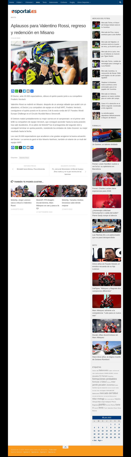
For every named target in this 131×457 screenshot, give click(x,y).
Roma (113, 405)
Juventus (110, 385)
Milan (94, 399)
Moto (38, 2)
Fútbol (19, 2)
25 (94, 437)
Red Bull (108, 405)
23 (115, 434)
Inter (113, 382)
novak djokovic (110, 399)
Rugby (72, 2)
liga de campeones (103, 388)
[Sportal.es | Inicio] (24, 11)
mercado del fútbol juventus (110, 396)
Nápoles (117, 399)
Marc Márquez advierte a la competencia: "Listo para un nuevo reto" (106, 312)
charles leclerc (108, 373)
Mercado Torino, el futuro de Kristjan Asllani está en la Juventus (110, 25)
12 (98, 431)
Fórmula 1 (29, 2)
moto (13, 17)
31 (119, 437)
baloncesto (103, 370)
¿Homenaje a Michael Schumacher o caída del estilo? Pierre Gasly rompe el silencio (105, 212)
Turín (105, 408)
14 (107, 431)
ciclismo (116, 373)
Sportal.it (26, 452)
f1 (100, 376)
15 (111, 431)
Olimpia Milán (96, 402)
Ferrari (104, 376)
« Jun (94, 440)
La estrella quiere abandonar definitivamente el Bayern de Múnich (110, 115)
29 (111, 437)
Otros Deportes (83, 2)
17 (119, 431)
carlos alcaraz (99, 373)
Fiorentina (110, 376)
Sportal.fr (43, 452)
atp (97, 370)
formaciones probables (104, 379)
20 (102, 434)
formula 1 (96, 382)
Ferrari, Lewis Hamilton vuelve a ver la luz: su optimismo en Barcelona (105, 166)
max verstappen (101, 390)
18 (94, 434)
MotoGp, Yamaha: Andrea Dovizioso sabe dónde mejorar (72, 203)
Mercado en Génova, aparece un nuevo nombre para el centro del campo (110, 96)
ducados (95, 376)
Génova (109, 382)
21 (107, 434)
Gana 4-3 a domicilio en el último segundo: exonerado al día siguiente (111, 106)
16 (115, 431)
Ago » (100, 440)
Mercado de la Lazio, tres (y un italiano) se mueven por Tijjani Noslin (110, 54)
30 (115, 437)
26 (98, 437)
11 (94, 431)
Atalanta (94, 370)
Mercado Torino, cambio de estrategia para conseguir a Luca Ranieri (111, 63)
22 (111, 434)
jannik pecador (99, 385)
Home (11, 2)
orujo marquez (106, 402)
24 (119, 434)
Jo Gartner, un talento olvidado (105, 144)
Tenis (45, 2)
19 (98, 434)
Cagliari (110, 370)
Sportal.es (52, 452)
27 (102, 437)
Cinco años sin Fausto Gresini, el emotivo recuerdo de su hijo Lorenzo (106, 266)
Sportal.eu (35, 452)
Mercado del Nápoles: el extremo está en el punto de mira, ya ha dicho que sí (111, 44)
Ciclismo (64, 2)
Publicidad (52, 450)
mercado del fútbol (109, 393)
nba (106, 399)
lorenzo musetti (111, 387)
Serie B (96, 408)
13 (102, 431)
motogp (100, 399)
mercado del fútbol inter (97, 396)
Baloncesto (53, 2)
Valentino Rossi (24, 157)
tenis (101, 407)
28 (107, 437)
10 (119, 427)
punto (102, 404)
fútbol (104, 382)
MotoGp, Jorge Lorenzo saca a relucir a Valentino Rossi (21, 203)
